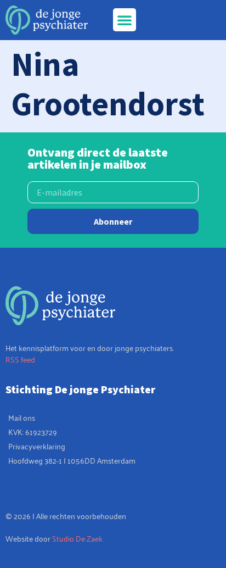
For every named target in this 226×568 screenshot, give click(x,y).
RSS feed (20, 359)
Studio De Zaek (77, 538)
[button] (124, 19)
